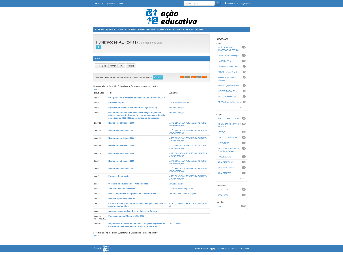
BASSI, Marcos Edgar (227, 96)
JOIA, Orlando (175, 223)
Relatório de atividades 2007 (121, 130)
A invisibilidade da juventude (121, 188)
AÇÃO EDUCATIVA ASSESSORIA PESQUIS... (229, 48)
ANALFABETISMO (226, 162)
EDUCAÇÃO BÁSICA (227, 167)
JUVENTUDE (223, 143)
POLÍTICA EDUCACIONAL (229, 118)
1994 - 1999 (223, 195)
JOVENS (221, 132)
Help (121, 3)
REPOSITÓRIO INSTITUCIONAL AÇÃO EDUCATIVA (151, 29)
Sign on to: (231, 3)
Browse (110, 3)
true (219, 206)
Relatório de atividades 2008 (121, 122)
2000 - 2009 (223, 189)
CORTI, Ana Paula (177, 203)
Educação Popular (116, 102)
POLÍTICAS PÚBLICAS (227, 137)
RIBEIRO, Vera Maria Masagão (182, 193)
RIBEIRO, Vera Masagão (228, 55)
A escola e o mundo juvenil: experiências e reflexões (132, 211)
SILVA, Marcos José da (179, 102)
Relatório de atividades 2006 (121, 138)
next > (96, 88)
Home (100, 3)
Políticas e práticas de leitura (121, 198)
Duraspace (234, 248)
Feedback (245, 248)
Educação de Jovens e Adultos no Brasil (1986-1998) (132, 107)
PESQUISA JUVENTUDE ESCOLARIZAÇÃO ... (228, 150)
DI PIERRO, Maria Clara (228, 66)
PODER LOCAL (224, 156)
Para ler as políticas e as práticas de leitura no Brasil (132, 193)
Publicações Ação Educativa (190, 29)
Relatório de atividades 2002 (121, 168)
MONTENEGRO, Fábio (228, 91)
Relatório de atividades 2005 (121, 145)
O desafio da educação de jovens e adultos (128, 183)
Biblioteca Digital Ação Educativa (110, 29)
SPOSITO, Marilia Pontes (228, 85)
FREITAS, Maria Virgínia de (181, 188)
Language (244, 3)
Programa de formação (118, 176)
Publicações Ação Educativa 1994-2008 (126, 216)
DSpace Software (201, 248)
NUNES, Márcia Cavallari (228, 72)
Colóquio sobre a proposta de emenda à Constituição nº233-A (136, 97)
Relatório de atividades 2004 (121, 153)
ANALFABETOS (224, 173)
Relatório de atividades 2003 (121, 160)
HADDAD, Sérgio (176, 107)
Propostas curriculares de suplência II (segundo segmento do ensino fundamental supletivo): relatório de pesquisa (136, 225)
